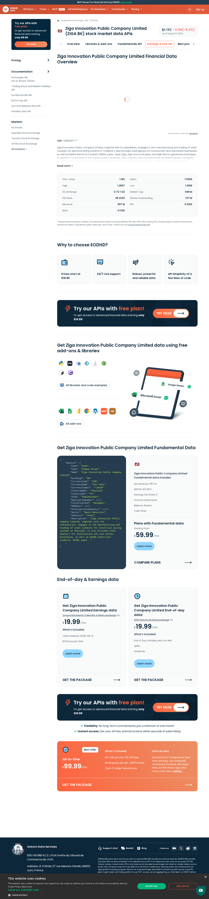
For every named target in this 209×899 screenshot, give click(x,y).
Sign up (200, 9)
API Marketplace (78, 9)
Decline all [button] (183, 886)
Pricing (16, 60)
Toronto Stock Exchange (25, 138)
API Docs (28, 9)
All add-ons (73, 424)
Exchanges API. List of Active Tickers (23, 79)
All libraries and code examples (86, 385)
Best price (184, 44)
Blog (144, 848)
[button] (70, 889)
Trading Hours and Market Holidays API (31, 88)
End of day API (19, 100)
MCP (58, 9)
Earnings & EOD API (159, 44)
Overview (73, 44)
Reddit (130, 848)
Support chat (110, 848)
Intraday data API (21, 111)
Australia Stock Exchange (25, 133)
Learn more (126, 2)
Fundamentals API (21, 95)
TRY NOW (31, 44)
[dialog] (104, 886)
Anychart (193, 133)
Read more (27, 886)
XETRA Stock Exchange (24, 143)
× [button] (205, 877)
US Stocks (16, 127)
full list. (178, 771)
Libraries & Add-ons (98, 44)
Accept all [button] (151, 886)
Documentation (21, 71)
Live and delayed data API (25, 106)
